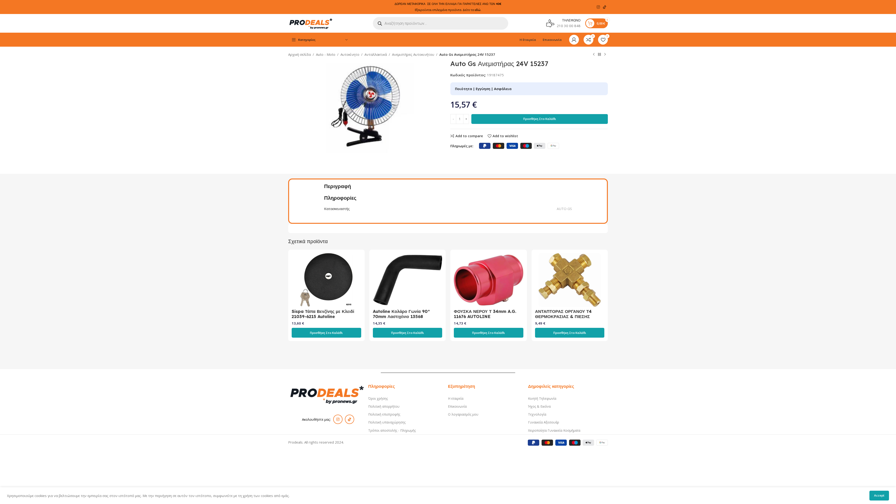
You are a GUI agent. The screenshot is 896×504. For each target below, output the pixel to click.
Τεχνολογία (537, 414)
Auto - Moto (325, 54)
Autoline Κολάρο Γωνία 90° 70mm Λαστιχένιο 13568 (401, 314)
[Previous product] (594, 54)
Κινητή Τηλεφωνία (542, 398)
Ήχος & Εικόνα (539, 406)
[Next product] (605, 54)
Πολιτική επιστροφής (384, 414)
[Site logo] (311, 23)
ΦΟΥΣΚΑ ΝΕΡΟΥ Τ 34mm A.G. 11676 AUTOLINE (485, 314)
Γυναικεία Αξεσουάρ (543, 422)
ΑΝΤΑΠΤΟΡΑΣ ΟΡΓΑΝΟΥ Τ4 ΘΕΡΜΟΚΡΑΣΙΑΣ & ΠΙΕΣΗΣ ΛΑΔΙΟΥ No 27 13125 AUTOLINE (569, 316)
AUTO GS (564, 208)
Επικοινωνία (457, 406)
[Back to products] (599, 54)
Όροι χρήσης (378, 398)
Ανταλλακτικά (375, 54)
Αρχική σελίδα (299, 54)
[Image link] (328, 394)
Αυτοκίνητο (349, 54)
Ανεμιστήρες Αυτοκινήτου (413, 54)
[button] (326, 333)
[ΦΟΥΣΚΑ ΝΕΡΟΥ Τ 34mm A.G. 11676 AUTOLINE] (488, 280)
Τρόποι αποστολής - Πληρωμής (392, 430)
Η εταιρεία (455, 398)
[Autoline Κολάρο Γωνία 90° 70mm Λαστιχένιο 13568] (407, 280)
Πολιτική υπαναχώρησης (387, 422)
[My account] (574, 39)
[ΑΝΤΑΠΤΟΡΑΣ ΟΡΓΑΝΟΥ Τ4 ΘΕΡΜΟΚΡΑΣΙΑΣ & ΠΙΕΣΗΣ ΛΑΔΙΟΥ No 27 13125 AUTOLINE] (570, 280)
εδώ (477, 10)
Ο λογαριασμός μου (463, 414)
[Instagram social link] (598, 7)
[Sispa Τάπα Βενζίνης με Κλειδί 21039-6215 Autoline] (326, 280)
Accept (879, 495)
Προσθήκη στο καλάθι (539, 119)
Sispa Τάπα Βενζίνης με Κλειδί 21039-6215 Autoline (323, 314)
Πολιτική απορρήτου (383, 406)
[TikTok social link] (605, 7)
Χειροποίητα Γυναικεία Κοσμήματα (554, 430)
